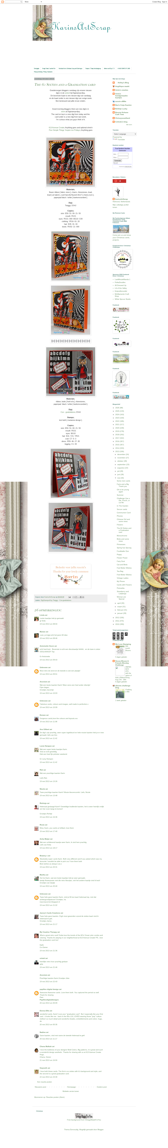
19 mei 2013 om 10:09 (48, 707)
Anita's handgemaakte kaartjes (121, 96)
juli (118, 471)
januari (120, 613)
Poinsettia (120, 588)
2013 (117, 451)
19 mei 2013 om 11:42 (48, 738)
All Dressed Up (120, 285)
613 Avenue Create (56, 127)
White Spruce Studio (123, 299)
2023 (117, 418)
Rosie (42, 825)
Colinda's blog (121, 122)
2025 (117, 411)
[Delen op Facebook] (81, 597)
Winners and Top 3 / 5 (109, 68)
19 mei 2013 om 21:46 (48, 967)
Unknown (44, 667)
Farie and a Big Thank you (123, 485)
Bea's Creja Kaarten (123, 105)
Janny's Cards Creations (50, 913)
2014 (117, 448)
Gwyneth (43, 1068)
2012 (117, 618)
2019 (117, 431)
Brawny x (43, 856)
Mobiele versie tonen (71, 1091)
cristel (42, 958)
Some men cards (123, 481)
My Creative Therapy (48, 932)
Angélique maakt (122, 86)
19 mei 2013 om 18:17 (48, 848)
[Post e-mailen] (69, 597)
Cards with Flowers (124, 585)
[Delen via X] (78, 597)
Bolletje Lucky (121, 109)
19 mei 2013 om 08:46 (48, 638)
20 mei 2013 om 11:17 (48, 1039)
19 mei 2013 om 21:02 (48, 905)
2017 (117, 438)
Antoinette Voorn (47, 646)
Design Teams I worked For (48, 68)
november (121, 458)
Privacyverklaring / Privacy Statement (43, 72)
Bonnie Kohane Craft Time (121, 113)
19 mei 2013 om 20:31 (48, 867)
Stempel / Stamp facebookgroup (93, 68)
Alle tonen (129, 124)
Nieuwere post (40, 1087)
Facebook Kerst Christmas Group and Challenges (70, 68)
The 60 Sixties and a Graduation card (124, 530)
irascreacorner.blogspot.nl (50, 902)
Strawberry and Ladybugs (123, 592)
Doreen (43, 715)
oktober (120, 461)
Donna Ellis (44, 1011)
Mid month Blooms (128, 648)
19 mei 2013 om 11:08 (48, 722)
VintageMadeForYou (92, 1120)
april (119, 603)
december (121, 454)
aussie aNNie (120, 101)
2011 (117, 621)
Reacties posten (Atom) (55, 1097)
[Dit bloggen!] (76, 597)
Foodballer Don (123, 551)
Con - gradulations (68, 412)
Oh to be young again (123, 491)
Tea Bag (120, 571)
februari (120, 610)
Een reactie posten (44, 1082)
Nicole (42, 789)
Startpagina (36, 68)
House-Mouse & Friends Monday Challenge (122, 663)
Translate (121, 139)
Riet (41, 770)
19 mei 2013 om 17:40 (48, 831)
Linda (42, 615)
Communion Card (124, 513)
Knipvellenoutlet (121, 291)
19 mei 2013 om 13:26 (48, 781)
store (63, 111)
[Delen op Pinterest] (83, 597)
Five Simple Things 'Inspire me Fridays (64, 130)
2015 (117, 445)
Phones (120, 516)
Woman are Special (121, 598)
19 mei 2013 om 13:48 (48, 795)
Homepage (71, 1087)
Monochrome (122, 536)
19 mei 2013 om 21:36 (48, 951)
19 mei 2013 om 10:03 (48, 693)
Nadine (43, 1032)
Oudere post (102, 1087)
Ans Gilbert (45, 729)
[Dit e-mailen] (74, 597)
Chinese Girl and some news (123, 520)
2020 (117, 428)
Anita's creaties (121, 90)
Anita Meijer (45, 839)
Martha (43, 875)
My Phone (121, 581)
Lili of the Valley (121, 288)
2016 (117, 441)
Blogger (100, 1130)
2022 (117, 421)
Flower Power (122, 558)
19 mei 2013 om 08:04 (48, 624)
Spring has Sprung (124, 548)
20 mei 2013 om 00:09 (48, 1003)
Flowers (120, 525)
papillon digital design (49, 989)
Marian (42, 632)
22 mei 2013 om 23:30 (48, 1077)
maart (119, 607)
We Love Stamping (123, 644)
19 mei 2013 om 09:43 (48, 660)
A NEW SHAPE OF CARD (124, 68)
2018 (117, 435)
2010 (117, 624)
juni (119, 474)
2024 (117, 414)
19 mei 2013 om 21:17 (48, 924)
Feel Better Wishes (124, 568)
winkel (67, 93)
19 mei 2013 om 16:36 (48, 817)
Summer (120, 495)
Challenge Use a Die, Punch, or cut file (123, 500)
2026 (117, 408)
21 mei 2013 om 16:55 (48, 1060)
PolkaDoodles (120, 282)
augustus (121, 468)
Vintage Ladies (122, 578)
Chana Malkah (46, 1046)
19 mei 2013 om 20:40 (48, 886)
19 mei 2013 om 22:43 (48, 982)
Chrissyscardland (122, 118)
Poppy (119, 554)
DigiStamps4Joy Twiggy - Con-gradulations (56, 600)
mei (119, 478)
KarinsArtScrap (121, 199)
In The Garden (122, 506)
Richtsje (43, 803)
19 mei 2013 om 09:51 (48, 674)
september (121, 464)
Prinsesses (121, 544)
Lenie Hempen (46, 746)
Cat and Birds (122, 565)
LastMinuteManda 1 (122, 279)
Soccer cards (122, 509)
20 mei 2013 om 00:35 (48, 1024)
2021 (117, 424)
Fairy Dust (121, 561)
